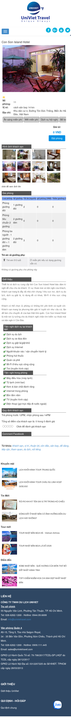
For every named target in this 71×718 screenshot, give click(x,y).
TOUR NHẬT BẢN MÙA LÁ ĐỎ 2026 (35, 545)
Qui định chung (9, 707)
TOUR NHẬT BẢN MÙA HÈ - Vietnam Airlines (39, 532)
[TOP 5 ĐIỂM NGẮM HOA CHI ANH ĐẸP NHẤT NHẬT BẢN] (9, 581)
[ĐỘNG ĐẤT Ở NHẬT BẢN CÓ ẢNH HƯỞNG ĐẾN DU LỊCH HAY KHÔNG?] (9, 516)
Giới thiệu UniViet (10, 690)
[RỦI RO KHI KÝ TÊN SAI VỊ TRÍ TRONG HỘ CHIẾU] (9, 504)
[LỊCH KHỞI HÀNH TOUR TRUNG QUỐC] (9, 472)
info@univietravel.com (19, 619)
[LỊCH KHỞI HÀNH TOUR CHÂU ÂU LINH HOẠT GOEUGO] (9, 484)
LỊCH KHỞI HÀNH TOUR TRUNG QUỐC (37, 469)
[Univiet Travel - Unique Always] (35, 11)
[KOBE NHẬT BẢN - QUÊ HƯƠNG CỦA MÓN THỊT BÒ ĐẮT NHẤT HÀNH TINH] (9, 568)
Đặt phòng (57, 138)
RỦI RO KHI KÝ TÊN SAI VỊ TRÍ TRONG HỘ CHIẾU (42, 501)
